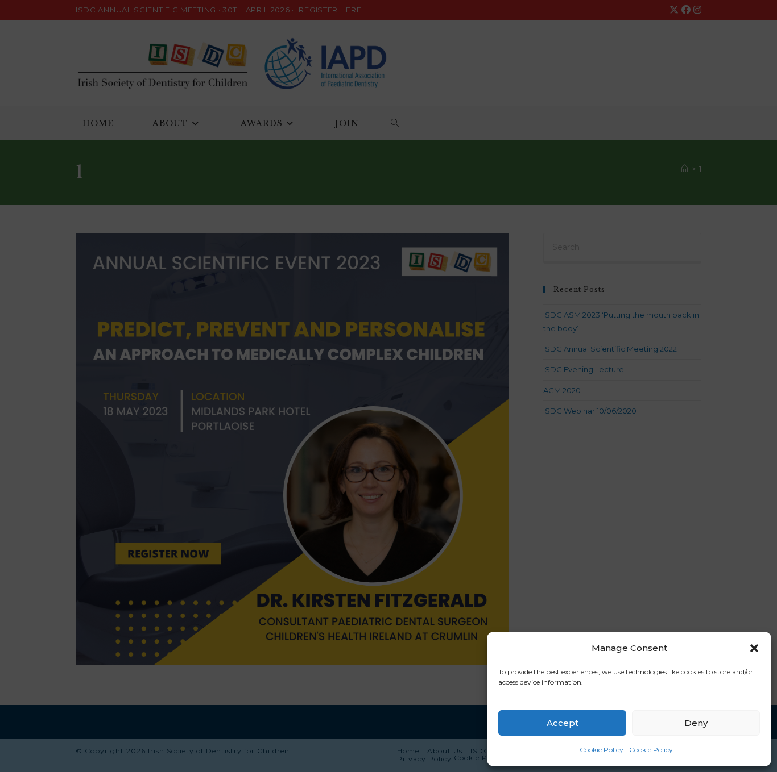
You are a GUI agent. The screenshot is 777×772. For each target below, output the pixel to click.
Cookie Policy (601, 749)
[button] (754, 648)
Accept (562, 722)
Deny (696, 722)
